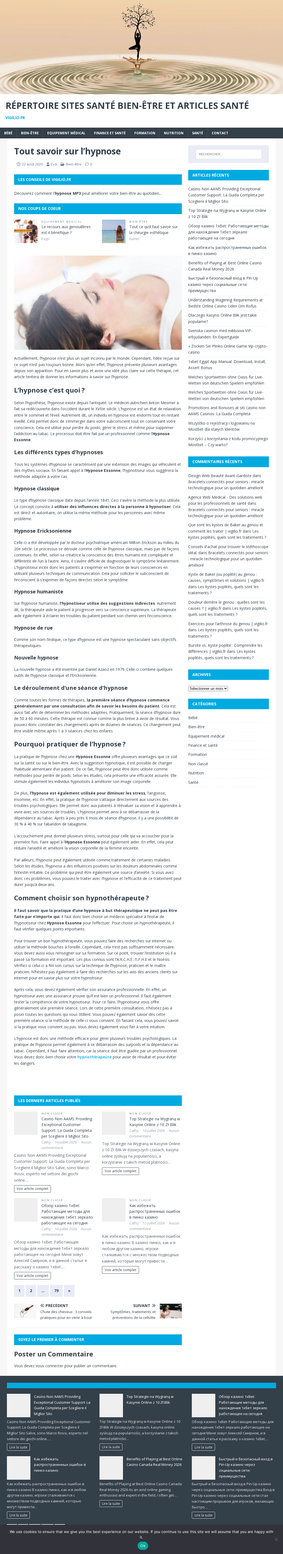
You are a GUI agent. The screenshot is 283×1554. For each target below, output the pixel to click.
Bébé (8, 133)
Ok (142, 1546)
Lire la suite (18, 1447)
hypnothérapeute (94, 1056)
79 (56, 1290)
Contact (220, 133)
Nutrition (174, 133)
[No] (276, 1539)
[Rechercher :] (228, 154)
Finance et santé (110, 133)
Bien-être (30, 133)
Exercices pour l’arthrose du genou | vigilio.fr (228, 623)
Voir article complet (32, 1188)
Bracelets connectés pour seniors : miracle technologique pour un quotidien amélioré (228, 559)
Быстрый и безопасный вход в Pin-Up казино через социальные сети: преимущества (223, 284)
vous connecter (49, 1365)
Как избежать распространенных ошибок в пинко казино (154, 1211)
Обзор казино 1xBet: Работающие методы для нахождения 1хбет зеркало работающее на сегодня (228, 232)
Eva (54, 164)
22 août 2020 (32, 164)
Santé (197, 133)
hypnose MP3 (68, 193)
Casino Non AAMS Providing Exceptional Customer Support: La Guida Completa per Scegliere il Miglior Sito (226, 195)
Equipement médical (66, 133)
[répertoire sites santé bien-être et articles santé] (141, 90)
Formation (144, 133)
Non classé (52, 1113)
